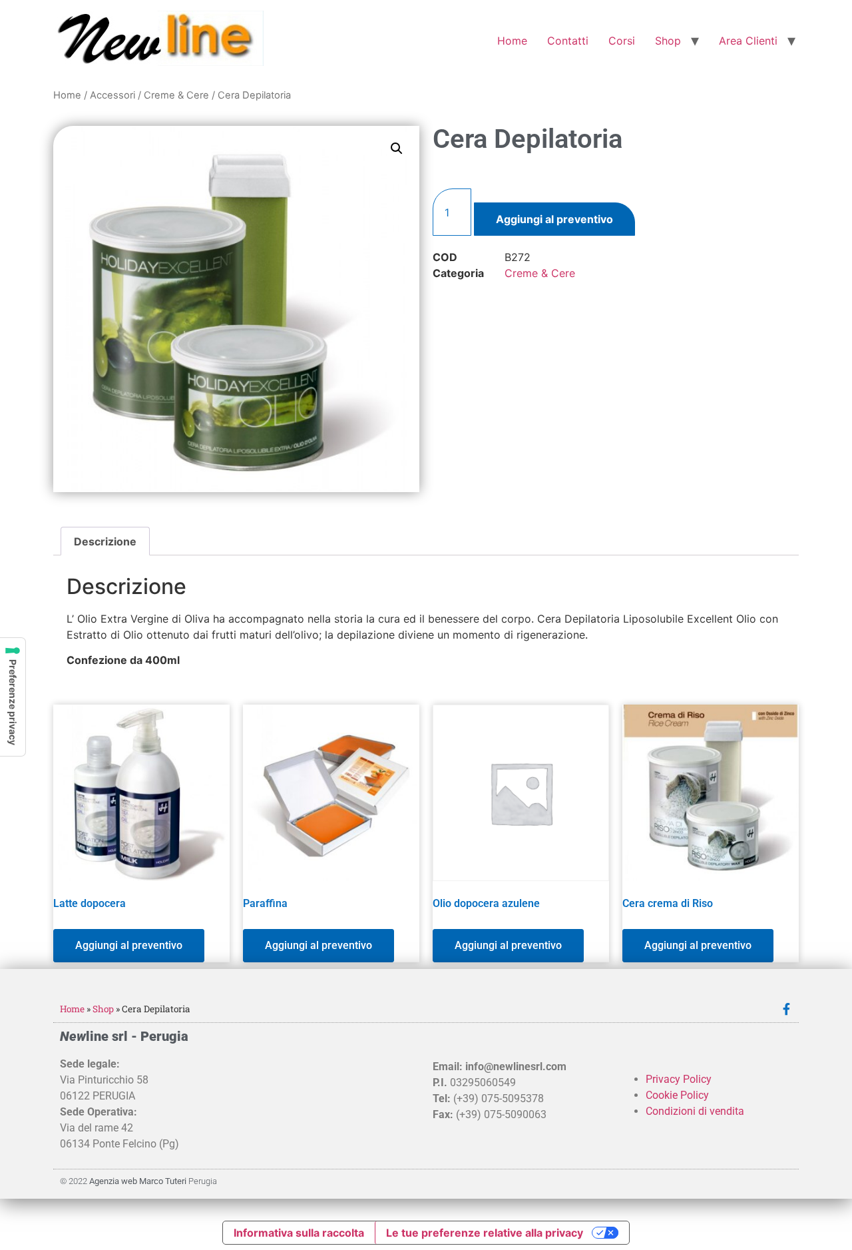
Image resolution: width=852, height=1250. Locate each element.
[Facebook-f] (786, 1009)
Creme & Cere (176, 95)
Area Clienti (748, 40)
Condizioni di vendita (695, 1111)
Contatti (567, 40)
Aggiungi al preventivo (554, 219)
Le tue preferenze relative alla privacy (484, 1232)
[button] (397, 148)
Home (512, 40)
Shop (668, 40)
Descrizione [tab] (105, 541)
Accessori (112, 95)
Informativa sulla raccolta (299, 1232)
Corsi (621, 40)
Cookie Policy (677, 1095)
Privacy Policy (679, 1079)
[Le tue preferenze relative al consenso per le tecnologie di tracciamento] (12, 697)
